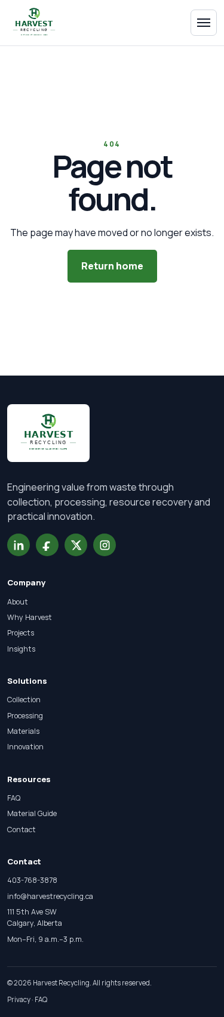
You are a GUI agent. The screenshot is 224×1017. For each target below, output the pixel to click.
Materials (23, 731)
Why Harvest (29, 617)
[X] (76, 545)
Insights (21, 649)
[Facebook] (47, 545)
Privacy (18, 999)
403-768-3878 (32, 880)
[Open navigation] (204, 23)
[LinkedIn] (18, 545)
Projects (20, 633)
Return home (112, 265)
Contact (21, 829)
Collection (24, 699)
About (17, 602)
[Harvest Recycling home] (36, 22)
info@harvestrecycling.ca (50, 896)
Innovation (25, 747)
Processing (25, 716)
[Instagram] (104, 545)
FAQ (13, 798)
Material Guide (32, 813)
